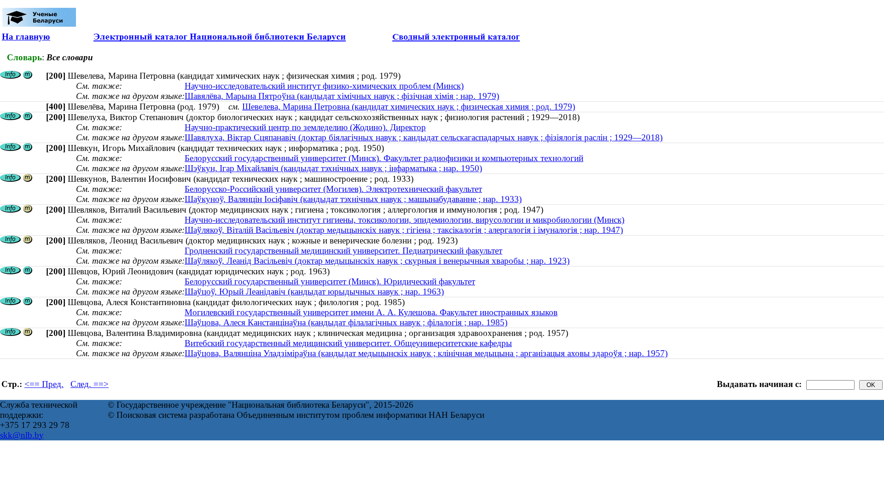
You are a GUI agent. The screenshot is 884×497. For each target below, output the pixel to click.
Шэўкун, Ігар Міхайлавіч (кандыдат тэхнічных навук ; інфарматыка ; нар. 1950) (333, 168)
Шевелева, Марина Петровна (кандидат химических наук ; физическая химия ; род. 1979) (408, 106)
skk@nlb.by (22, 435)
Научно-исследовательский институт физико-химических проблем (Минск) (324, 86)
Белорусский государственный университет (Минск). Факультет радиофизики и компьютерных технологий (384, 158)
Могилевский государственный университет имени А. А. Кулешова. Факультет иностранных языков (371, 312)
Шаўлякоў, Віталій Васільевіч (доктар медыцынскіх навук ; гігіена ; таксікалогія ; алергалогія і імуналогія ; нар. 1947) (404, 230)
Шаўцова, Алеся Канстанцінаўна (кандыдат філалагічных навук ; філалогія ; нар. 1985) (346, 322)
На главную (26, 36)
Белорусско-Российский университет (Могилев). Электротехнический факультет (333, 189)
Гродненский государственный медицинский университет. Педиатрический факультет (343, 250)
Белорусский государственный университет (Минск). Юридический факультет (330, 281)
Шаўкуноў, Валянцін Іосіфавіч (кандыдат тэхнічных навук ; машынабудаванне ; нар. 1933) (353, 199)
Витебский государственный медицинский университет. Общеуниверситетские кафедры (348, 343)
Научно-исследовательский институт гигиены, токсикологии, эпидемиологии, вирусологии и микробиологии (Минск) (404, 220)
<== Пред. (44, 384)
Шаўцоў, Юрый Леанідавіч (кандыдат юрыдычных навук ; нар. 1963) (314, 291)
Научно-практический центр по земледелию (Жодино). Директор (305, 127)
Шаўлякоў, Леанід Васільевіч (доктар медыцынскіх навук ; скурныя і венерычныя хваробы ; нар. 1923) (377, 261)
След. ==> (89, 384)
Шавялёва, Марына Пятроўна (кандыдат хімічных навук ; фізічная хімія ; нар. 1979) (342, 96)
